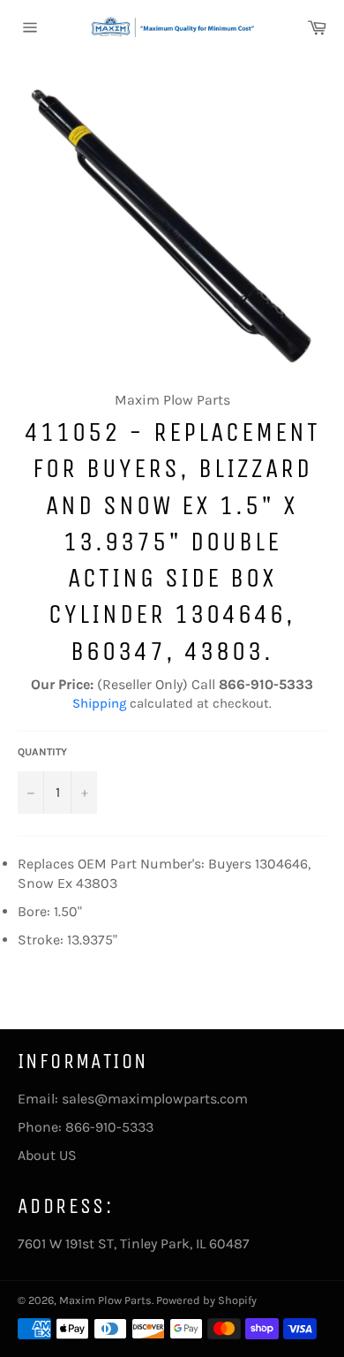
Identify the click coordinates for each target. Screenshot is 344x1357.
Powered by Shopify (206, 1300)
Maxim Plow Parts (105, 1300)
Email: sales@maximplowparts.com (133, 1098)
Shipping (99, 703)
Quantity (42, 752)
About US (47, 1155)
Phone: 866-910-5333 (85, 1126)
